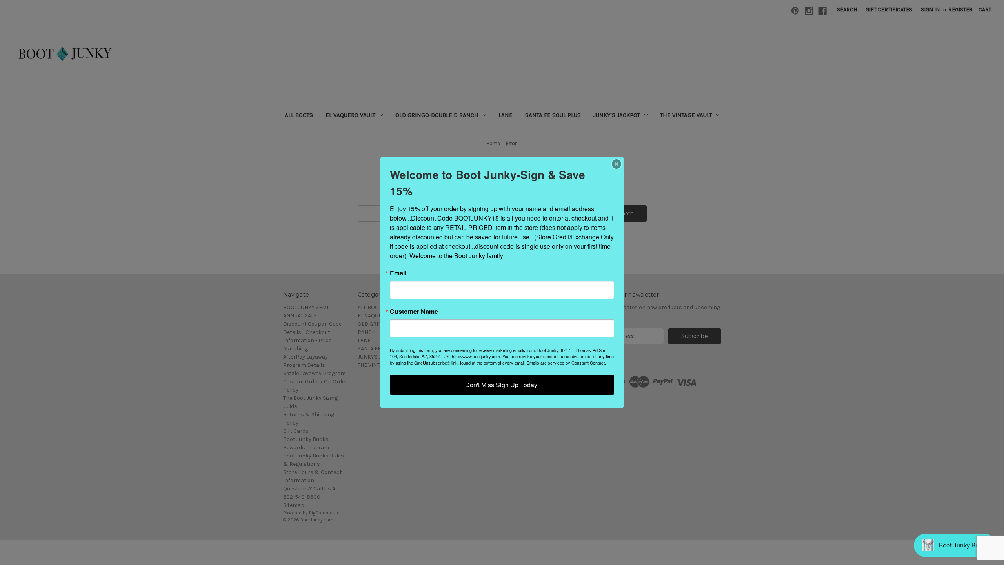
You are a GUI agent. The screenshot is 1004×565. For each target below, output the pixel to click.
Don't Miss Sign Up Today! (502, 384)
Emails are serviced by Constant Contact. (566, 362)
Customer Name (414, 311)
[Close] (616, 164)
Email (398, 273)
